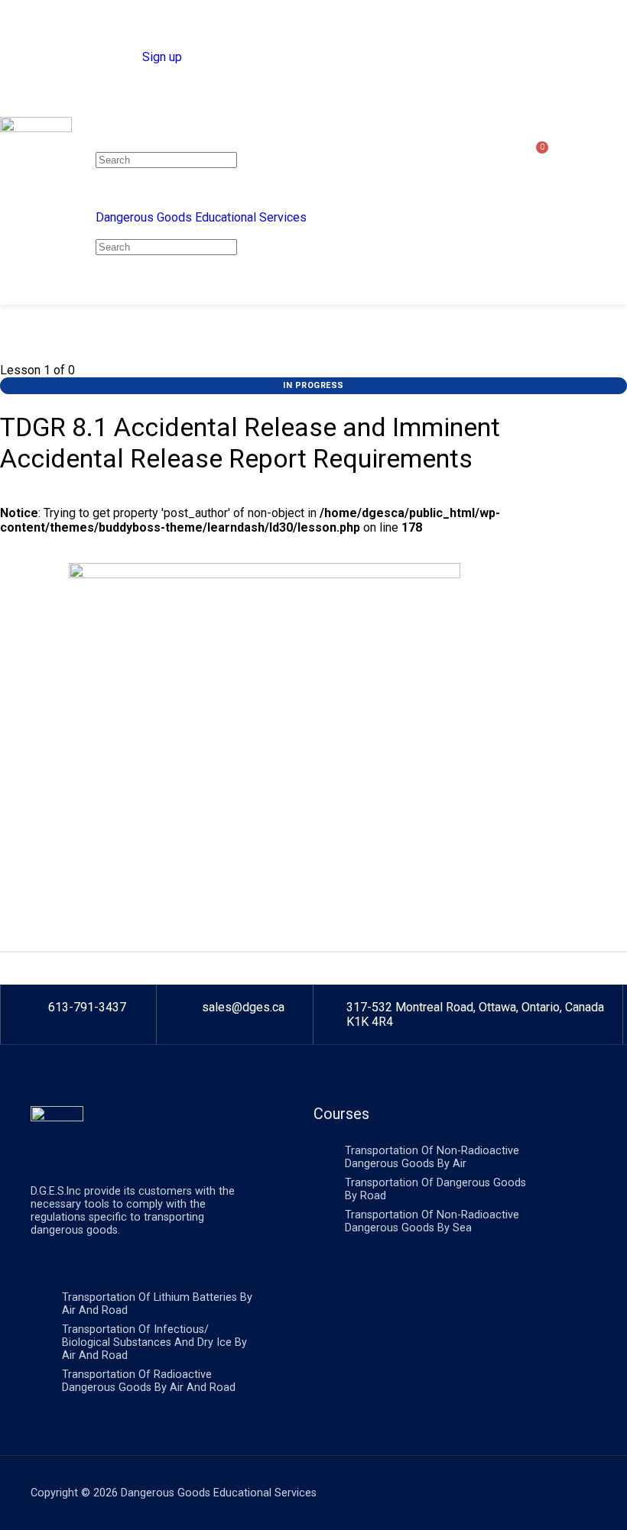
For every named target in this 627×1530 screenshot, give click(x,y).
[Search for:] (166, 159)
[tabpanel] (313, 747)
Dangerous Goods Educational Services (201, 217)
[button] (608, 152)
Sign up (162, 57)
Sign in (121, 57)
